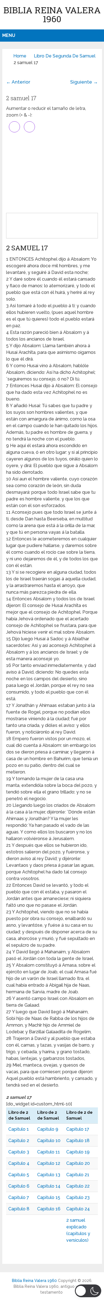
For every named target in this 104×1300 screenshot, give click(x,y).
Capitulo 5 (18, 1174)
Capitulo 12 (48, 1163)
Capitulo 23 (78, 1197)
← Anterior (18, 82)
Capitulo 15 (48, 1197)
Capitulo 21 (77, 1174)
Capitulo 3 (18, 1152)
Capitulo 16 (48, 1208)
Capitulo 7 (18, 1197)
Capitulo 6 (18, 1186)
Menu (8, 35)
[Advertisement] (52, 172)
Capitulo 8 (18, 1208)
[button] (88, 1290)
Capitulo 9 (47, 1129)
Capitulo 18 (78, 1140)
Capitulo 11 (48, 1152)
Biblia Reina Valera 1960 (52, 14)
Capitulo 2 (18, 1140)
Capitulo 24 (78, 1208)
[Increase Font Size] (14, 126)
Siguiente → (84, 82)
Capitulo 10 (48, 1140)
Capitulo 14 (48, 1186)
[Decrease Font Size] (29, 126)
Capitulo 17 (77, 1129)
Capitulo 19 (78, 1152)
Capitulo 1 (18, 1129)
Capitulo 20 (78, 1163)
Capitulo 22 (78, 1186)
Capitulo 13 (48, 1174)
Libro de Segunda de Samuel (64, 56)
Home (19, 56)
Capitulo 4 (18, 1163)
